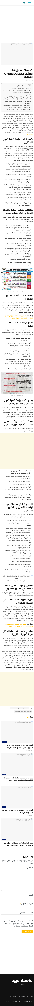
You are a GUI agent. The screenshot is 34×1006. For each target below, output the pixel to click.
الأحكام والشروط (28, 1001)
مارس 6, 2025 (29, 783)
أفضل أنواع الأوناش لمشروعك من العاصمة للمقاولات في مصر (17, 811)
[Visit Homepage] (27, 2)
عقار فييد (30, 134)
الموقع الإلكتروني (26, 912)
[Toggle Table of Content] (29, 85)
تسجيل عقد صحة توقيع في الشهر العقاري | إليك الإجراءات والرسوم (19, 316)
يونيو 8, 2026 (29, 815)
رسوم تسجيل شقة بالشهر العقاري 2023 (19, 708)
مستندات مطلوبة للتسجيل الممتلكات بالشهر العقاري (16, 99)
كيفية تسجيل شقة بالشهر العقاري (21, 88)
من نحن (8, 1001)
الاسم (30, 895)
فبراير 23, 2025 (29, 848)
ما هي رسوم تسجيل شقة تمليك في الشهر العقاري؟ (16, 105)
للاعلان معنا (14, 1001)
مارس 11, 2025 (29, 750)
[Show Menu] (4, 2)
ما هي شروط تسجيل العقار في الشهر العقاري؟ (18, 109)
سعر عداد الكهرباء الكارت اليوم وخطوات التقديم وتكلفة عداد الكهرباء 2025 (18, 779)
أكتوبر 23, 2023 (29, 81)
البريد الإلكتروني (26, 903)
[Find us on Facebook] (32, 999)
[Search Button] (2, 2)
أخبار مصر (4, 742)
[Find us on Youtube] (26, 999)
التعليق (29, 867)
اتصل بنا (20, 1001)
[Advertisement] (17, 25)
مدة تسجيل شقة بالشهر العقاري (21, 92)
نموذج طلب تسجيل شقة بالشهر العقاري (23, 711)
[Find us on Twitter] (29, 999)
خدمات (4, 774)
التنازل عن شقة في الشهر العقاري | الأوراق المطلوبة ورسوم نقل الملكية (18, 625)
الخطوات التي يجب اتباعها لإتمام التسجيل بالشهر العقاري (17, 102)
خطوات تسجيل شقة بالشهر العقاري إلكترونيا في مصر (16, 90)
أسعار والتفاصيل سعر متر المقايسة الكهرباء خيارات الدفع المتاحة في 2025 (19, 746)
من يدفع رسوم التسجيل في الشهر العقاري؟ (19, 107)
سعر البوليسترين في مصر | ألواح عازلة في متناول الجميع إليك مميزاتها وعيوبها (18, 844)
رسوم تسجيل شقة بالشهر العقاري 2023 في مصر (17, 97)
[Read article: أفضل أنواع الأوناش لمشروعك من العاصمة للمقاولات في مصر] (17, 797)
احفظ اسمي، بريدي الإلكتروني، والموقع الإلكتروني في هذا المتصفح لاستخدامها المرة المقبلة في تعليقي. (18, 923)
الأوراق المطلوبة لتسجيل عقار (22, 95)
